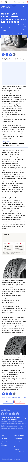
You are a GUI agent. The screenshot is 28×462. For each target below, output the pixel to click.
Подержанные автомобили (4, 444)
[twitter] (10, 54)
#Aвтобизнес (6, 397)
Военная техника (5, 441)
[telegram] (3, 54)
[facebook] (7, 54)
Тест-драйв (4, 438)
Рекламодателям (18, 438)
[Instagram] (17, 413)
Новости (3, 435)
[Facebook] (2, 413)
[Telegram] (13, 413)
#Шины (14, 397)
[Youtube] (10, 413)
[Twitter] (6, 413)
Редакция (16, 444)
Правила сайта (18, 441)
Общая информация (19, 435)
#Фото (20, 397)
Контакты (16, 447)
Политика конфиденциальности (19, 450)
